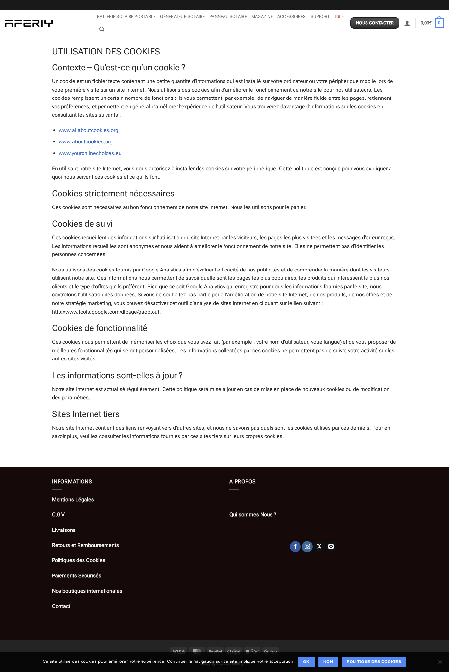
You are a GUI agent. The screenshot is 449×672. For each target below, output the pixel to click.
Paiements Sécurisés (76, 576)
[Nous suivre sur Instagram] (307, 546)
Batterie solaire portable (126, 16)
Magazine (262, 16)
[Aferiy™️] (46, 23)
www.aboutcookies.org (86, 142)
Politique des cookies (374, 661)
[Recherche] (101, 29)
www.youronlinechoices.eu (90, 153)
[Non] (440, 664)
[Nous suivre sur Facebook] (295, 546)
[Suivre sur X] (319, 546)
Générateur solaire (182, 16)
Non (328, 661)
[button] (407, 23)
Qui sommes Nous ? (252, 514)
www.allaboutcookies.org (88, 130)
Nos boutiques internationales (87, 591)
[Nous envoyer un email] (331, 546)
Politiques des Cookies (78, 560)
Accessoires (291, 16)
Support (320, 16)
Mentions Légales (73, 499)
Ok (306, 661)
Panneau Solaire (228, 16)
